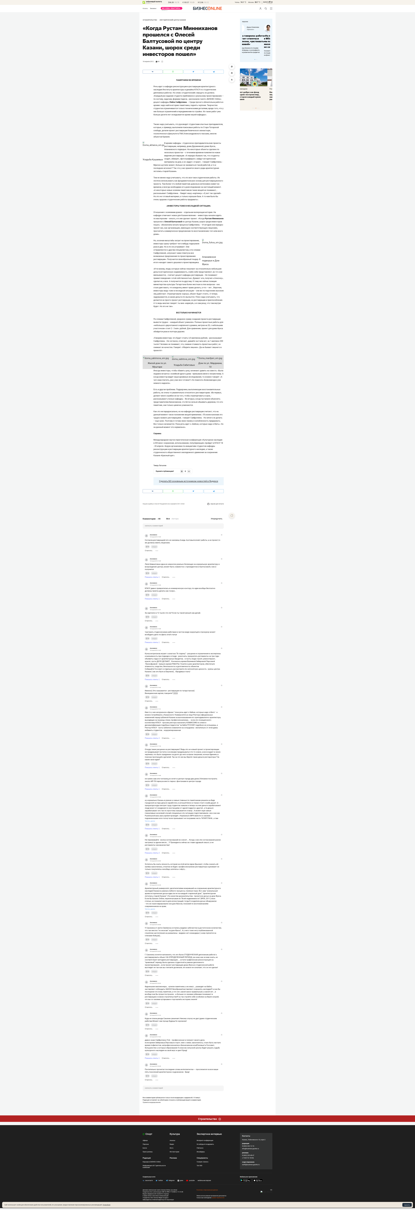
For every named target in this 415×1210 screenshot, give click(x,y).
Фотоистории (174, 1152)
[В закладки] (232, 73)
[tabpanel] (256, 38)
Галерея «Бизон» (203, 1162)
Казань (145, 8)
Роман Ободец (258, 27)
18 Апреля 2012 (148, 61)
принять (407, 1205)
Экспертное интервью (209, 1134)
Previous (243, 59)
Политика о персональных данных (207, 1190)
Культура (175, 1134)
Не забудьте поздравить (205, 1144)
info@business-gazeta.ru (250, 1148)
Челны (237, 2)
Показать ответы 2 (152, 853)
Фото (171, 1148)
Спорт (148, 1134)
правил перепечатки (218, 1197)
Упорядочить (216, 519)
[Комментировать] (232, 66)
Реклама (173, 1158)
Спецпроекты (202, 1158)
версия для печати (217, 504)
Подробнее (106, 1205)
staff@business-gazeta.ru (251, 1164)
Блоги (145, 1148)
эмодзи (154, 547)
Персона (146, 1144)
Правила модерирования (152, 1102)
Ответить (148, 551)
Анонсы (172, 1140)
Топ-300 (199, 1165)
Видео (172, 1144)
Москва (251, 2)
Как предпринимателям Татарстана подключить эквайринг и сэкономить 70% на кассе (255, 96)
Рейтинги (200, 1148)
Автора (175, 519)
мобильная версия (204, 1180)
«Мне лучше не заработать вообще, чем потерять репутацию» (255, 40)
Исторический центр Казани (173, 20)
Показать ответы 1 (152, 577)
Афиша (145, 1140)
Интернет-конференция (205, 1140)
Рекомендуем (247, 89)
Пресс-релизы (148, 1152)
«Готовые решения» (260, 29)
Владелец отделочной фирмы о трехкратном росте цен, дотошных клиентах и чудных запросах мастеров (255, 50)
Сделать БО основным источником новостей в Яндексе (188, 481)
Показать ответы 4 (152, 738)
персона (245, 21)
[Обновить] (232, 515)
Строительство (150, 20)
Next (270, 59)
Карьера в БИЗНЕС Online (152, 1162)
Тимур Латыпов (159, 465)
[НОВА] (171, 9)
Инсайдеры (201, 1152)
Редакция (147, 1158)
